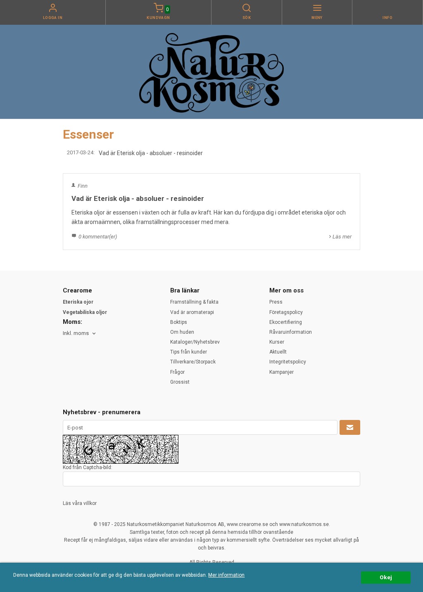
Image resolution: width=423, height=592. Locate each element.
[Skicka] (350, 427)
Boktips (178, 322)
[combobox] (80, 333)
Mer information (226, 575)
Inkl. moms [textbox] (76, 333)
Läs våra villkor (80, 503)
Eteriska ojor (78, 302)
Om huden (182, 332)
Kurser (276, 342)
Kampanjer (281, 372)
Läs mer (342, 236)
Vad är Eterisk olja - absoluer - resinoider (151, 153)
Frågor (177, 372)
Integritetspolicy (287, 362)
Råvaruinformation (290, 332)
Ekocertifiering (285, 322)
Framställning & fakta (194, 302)
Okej (386, 577)
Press (276, 302)
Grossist (180, 382)
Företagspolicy (286, 312)
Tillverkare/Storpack (193, 362)
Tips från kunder (188, 352)
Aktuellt (278, 352)
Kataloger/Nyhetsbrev (195, 342)
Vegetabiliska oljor (85, 312)
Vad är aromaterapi (192, 312)
